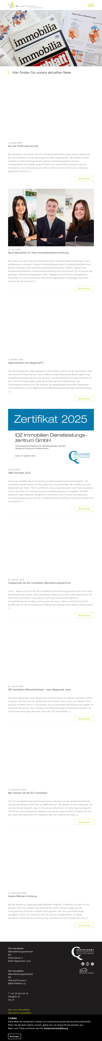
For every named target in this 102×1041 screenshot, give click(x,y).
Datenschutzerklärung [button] (56, 1028)
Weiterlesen (84, 178)
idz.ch (11, 999)
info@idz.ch (14, 996)
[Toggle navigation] (91, 5)
